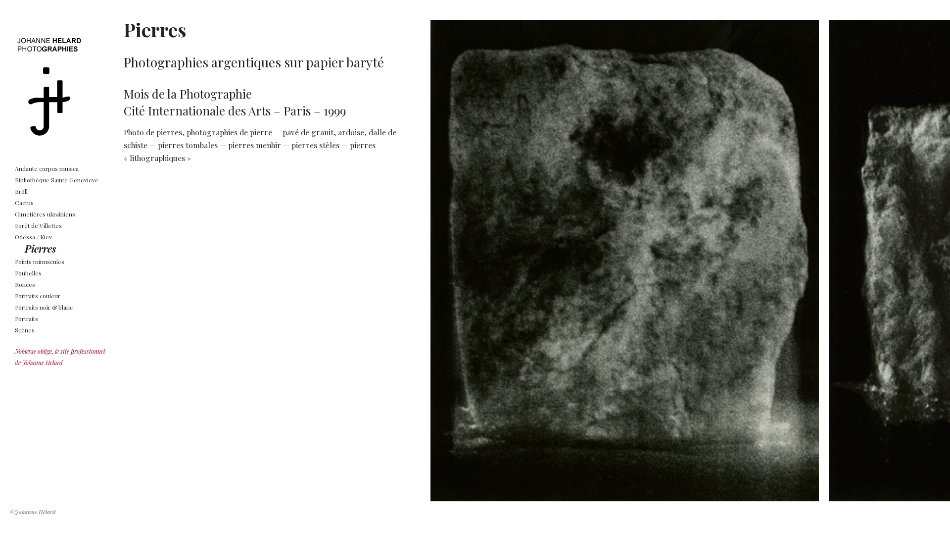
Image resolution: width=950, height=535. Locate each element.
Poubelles (28, 273)
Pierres (40, 248)
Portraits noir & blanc (44, 307)
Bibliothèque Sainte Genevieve (56, 180)
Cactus (24, 203)
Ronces (25, 284)
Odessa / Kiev (33, 237)
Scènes (25, 330)
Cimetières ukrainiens (45, 214)
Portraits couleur (37, 296)
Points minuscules (39, 262)
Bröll (21, 191)
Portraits (26, 318)
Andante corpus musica (47, 168)
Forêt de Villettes (38, 225)
